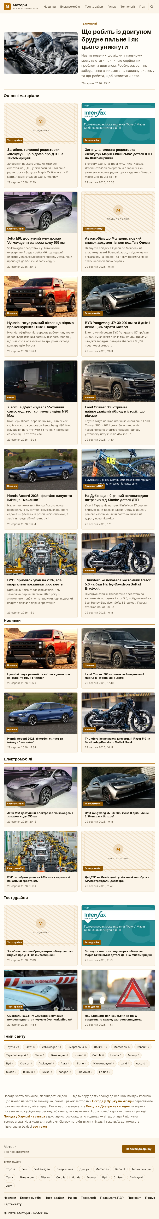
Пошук (150, 1197)
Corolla (98, 1055)
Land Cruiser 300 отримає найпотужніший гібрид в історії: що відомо (114, 411)
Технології (127, 6)
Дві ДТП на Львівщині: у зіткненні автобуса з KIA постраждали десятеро (117, 879)
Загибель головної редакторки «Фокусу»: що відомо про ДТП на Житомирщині (35, 154)
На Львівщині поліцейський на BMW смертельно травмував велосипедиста (113, 1017)
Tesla (39, 1055)
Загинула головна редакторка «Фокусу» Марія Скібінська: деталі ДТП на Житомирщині (118, 154)
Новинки (50, 6)
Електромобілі (70, 6)
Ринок (111, 6)
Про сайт (134, 1197)
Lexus (47, 1072)
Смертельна (77, 1047)
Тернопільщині (17, 1055)
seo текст (40, 1126)
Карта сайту (13, 1204)
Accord (142, 1063)
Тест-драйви (94, 6)
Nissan (80, 1055)
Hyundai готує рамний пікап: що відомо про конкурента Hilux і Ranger (38, 676)
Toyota (12, 1047)
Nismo (81, 1063)
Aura (65, 1063)
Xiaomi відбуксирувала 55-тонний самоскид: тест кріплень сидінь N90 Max (37, 411)
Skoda (11, 1072)
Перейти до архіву (139, 1148)
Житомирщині (103, 1063)
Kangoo (65, 1072)
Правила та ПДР (112, 1197)
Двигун (100, 1047)
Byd (9, 1063)
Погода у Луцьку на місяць (112, 1101)
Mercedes (122, 1047)
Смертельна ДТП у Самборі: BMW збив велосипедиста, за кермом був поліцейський (39, 1017)
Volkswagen (51, 1047)
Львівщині (46, 1063)
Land (125, 1063)
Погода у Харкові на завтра (24, 1116)
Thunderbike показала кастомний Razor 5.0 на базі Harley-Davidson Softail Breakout (118, 584)
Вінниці (29, 1072)
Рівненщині (59, 1055)
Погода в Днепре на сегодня (108, 1106)
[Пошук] (151, 6)
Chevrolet (85, 1072)
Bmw (30, 1047)
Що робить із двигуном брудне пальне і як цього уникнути (116, 39)
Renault (143, 1047)
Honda (115, 1055)
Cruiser (26, 1063)
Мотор (133, 1055)
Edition (105, 1072)
